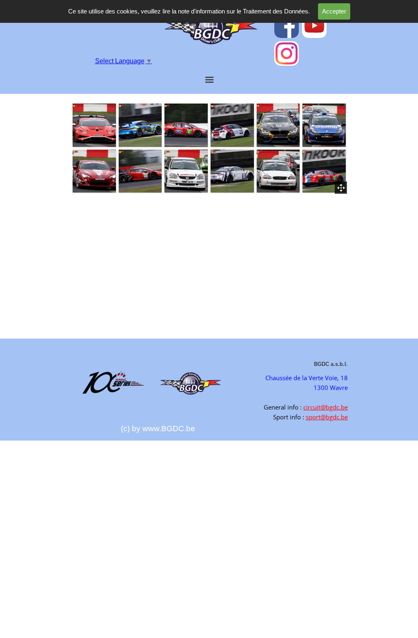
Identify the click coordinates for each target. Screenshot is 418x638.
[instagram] (286, 53)
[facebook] (286, 25)
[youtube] (314, 25)
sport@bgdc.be (327, 417)
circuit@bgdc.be (325, 407)
